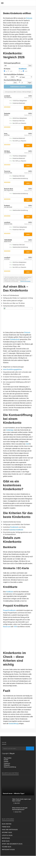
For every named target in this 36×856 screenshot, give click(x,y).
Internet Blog (7, 832)
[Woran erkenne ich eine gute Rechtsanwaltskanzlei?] (6, 810)
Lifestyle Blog (7, 835)
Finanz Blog (6, 827)
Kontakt (6, 760)
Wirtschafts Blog (8, 849)
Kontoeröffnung (13, 723)
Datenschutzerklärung (10, 767)
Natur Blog (6, 838)
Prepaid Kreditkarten (9, 610)
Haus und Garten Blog (10, 829)
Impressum (7, 763)
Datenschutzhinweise (25, 281)
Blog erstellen (7, 758)
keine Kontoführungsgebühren (12, 369)
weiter (28, 108)
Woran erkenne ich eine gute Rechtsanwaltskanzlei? (19, 808)
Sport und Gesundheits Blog (12, 844)
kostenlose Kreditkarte (16, 530)
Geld (27, 444)
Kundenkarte (14, 527)
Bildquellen (7, 765)
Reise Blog (6, 841)
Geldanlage (9, 430)
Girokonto (29, 18)
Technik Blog (6, 847)
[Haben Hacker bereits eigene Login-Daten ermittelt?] (6, 801)
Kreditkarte (22, 69)
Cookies (6, 761)
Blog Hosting (6, 824)
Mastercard (6, 626)
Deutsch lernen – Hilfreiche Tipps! (13, 793)
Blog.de (12, 753)
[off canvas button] (2, 3)
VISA (15, 626)
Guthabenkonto (15, 339)
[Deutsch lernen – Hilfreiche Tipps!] (18, 786)
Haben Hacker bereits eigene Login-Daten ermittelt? (21, 800)
